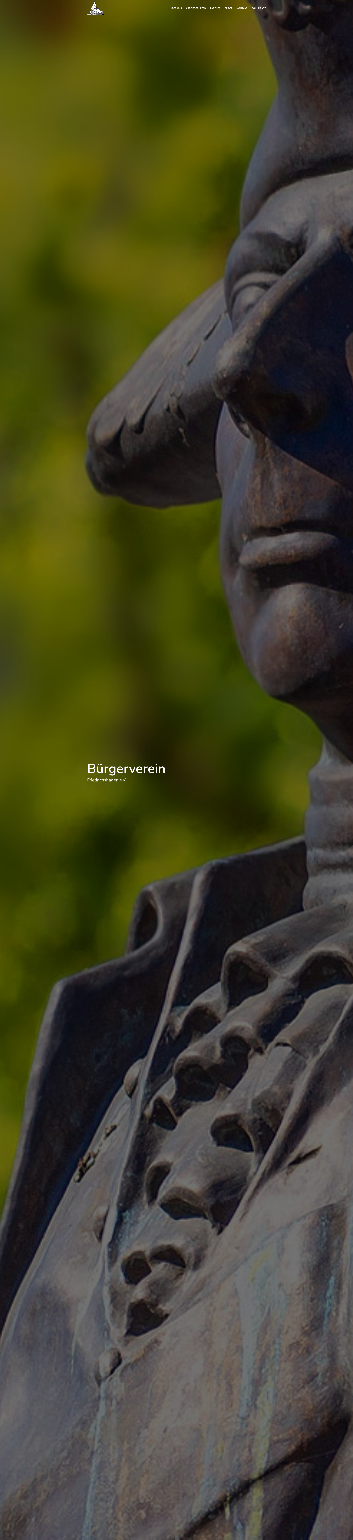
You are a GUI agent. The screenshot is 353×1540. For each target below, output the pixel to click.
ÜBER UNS (176, 8)
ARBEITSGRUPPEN (196, 8)
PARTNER (215, 8)
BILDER (229, 8)
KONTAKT (242, 8)
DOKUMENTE (259, 8)
